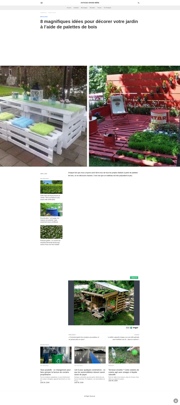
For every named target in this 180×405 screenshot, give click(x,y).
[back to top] (175, 400)
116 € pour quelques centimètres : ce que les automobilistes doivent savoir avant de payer (89, 372)
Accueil (69, 7)
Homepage (43, 12)
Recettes (92, 7)
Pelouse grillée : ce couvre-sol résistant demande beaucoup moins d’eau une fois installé (50, 242)
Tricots (99, 7)
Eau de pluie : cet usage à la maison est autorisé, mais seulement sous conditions (49, 220)
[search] (139, 3)
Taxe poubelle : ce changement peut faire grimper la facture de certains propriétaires (55, 372)
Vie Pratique (107, 7)
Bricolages (84, 7)
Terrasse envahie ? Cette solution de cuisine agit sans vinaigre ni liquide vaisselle (123, 372)
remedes (76, 7)
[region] (90, 45)
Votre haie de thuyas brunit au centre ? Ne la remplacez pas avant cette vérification (50, 197)
